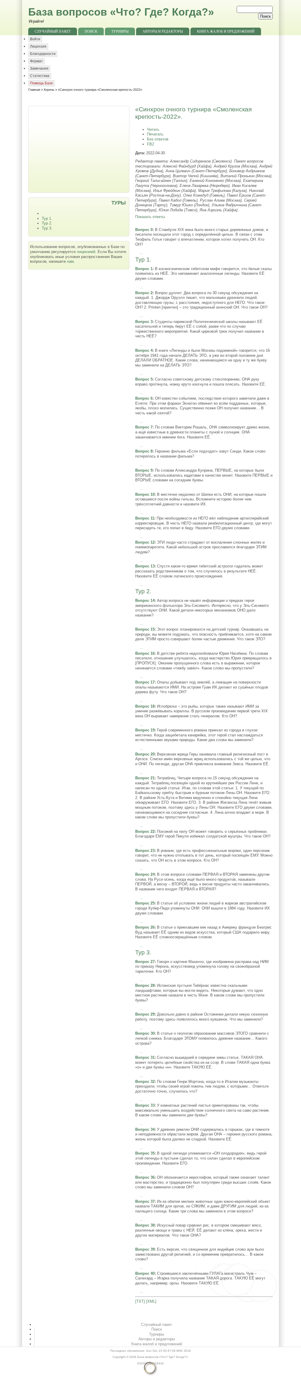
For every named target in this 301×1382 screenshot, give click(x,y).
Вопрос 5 (144, 379)
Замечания (39, 68)
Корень (49, 89)
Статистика (39, 76)
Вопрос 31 (145, 1057)
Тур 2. (47, 223)
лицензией (86, 251)
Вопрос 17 (145, 682)
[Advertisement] (79, 149)
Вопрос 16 (145, 653)
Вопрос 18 (145, 706)
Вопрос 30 (145, 1033)
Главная (34, 89)
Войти (35, 39)
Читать (153, 129)
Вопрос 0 (144, 229)
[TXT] (140, 1301)
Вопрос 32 (145, 1081)
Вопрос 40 (145, 1273)
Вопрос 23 (145, 850)
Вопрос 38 (145, 1225)
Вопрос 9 (144, 470)
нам (70, 261)
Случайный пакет (53, 31)
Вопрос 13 (145, 566)
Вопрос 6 (144, 398)
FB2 (150, 144)
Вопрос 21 (145, 778)
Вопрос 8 (144, 451)
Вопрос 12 (145, 542)
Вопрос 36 (145, 1177)
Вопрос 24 (145, 874)
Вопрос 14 (145, 600)
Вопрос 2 (144, 293)
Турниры (119, 31)
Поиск (91, 31)
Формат (36, 61)
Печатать (155, 134)
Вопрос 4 (144, 350)
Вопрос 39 (145, 1249)
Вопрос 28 (145, 985)
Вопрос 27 (145, 961)
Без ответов (157, 139)
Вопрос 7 (144, 427)
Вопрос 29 (145, 1014)
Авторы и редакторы (163, 31)
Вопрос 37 (145, 1201)
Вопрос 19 (145, 730)
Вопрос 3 (144, 321)
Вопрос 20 (145, 754)
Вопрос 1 (144, 269)
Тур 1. (47, 218)
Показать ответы (150, 217)
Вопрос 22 (145, 831)
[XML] (151, 1301)
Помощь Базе (41, 83)
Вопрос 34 (145, 1129)
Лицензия (38, 46)
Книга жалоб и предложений (226, 31)
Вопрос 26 (145, 927)
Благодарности (43, 54)
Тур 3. (47, 228)
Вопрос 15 (145, 629)
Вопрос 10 (145, 494)
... (141, 252)
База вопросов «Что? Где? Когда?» (121, 12)
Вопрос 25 (145, 903)
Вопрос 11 (144, 518)
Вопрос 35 (145, 1153)
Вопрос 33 (145, 1105)
